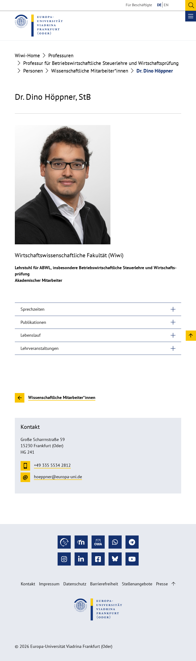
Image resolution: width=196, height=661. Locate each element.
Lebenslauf (31, 335)
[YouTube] (132, 559)
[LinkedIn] (81, 559)
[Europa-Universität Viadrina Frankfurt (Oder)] (39, 26)
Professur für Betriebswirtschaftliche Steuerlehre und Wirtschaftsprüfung (101, 63)
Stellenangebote (137, 584)
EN (166, 4)
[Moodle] (81, 542)
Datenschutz (74, 584)
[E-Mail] (98, 542)
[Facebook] (98, 559)
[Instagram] (64, 559)
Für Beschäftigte (139, 4)
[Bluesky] (115, 559)
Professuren (60, 55)
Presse (162, 584)
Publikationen (33, 322)
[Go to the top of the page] (173, 584)
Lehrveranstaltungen (40, 348)
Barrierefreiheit (104, 584)
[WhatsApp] (115, 542)
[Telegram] (132, 542)
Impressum (49, 584)
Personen (33, 70)
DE (159, 4)
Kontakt (28, 584)
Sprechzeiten (32, 309)
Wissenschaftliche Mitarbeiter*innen (89, 70)
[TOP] (191, 335)
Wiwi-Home (27, 55)
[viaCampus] (64, 542)
